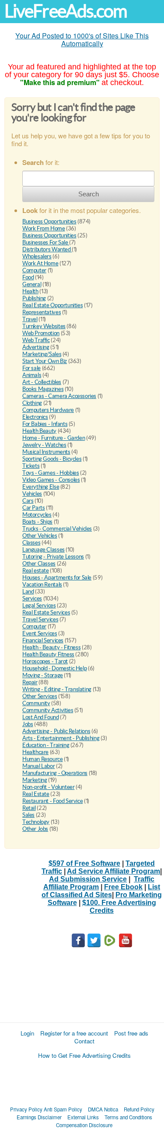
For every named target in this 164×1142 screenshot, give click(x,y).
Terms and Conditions (128, 1117)
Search (88, 194)
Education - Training (45, 745)
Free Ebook (123, 887)
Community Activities (47, 710)
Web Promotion (40, 333)
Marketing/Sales (41, 354)
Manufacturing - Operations (54, 773)
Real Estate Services (46, 612)
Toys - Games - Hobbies (50, 473)
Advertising (35, 347)
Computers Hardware (48, 410)
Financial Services (42, 640)
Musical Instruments (46, 452)
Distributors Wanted (47, 249)
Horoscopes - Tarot (45, 661)
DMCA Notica (103, 1109)
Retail (29, 808)
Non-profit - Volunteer (48, 787)
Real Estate (35, 794)
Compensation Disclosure (84, 1124)
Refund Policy (139, 1109)
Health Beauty (39, 431)
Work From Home (43, 228)
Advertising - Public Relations (56, 731)
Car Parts (33, 507)
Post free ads (131, 1033)
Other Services (39, 696)
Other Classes (39, 563)
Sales (28, 815)
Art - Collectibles (41, 382)
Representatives (41, 312)
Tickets (30, 466)
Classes (31, 542)
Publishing (34, 298)
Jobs (27, 724)
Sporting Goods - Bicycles (51, 459)
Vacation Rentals (42, 584)
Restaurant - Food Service (52, 801)
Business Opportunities (49, 221)
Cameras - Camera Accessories (59, 396)
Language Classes (43, 549)
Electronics (35, 417)
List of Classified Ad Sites (101, 891)
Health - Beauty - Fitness (51, 647)
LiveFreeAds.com (65, 11)
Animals (31, 375)
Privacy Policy (26, 1109)
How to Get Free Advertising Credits (84, 1055)
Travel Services (40, 619)
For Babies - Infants (44, 424)
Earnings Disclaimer (39, 1117)
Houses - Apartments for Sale (56, 577)
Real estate (35, 570)
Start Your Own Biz (44, 361)
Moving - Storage (42, 675)
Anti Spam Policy (63, 1109)
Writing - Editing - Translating (56, 689)
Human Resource (42, 759)
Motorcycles (37, 514)
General (31, 284)
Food (28, 277)
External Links (83, 1117)
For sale (31, 368)
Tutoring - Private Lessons (53, 556)
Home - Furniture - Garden (53, 438)
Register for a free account (74, 1033)
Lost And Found (40, 717)
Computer (34, 270)
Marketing (34, 780)
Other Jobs (35, 829)
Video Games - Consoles (51, 480)
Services (32, 598)
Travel (30, 319)
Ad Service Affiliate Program (113, 871)
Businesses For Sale (45, 242)
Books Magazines (42, 389)
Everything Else (40, 487)
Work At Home (40, 263)
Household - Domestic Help (54, 668)
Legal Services (39, 605)
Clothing (32, 403)
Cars (27, 500)
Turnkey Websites (44, 326)
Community (36, 703)
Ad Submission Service (88, 879)
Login (27, 1033)
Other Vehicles (39, 535)
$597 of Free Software (84, 863)
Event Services (39, 633)
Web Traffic (36, 340)
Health (30, 291)
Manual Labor (38, 766)
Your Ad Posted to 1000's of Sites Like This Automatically (82, 39)
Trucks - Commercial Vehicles (57, 528)
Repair (30, 682)
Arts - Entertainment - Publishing (60, 738)
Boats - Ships (37, 521)
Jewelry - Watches (44, 445)
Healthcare (35, 752)
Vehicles (32, 493)
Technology (35, 822)
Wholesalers (37, 256)
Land (28, 591)
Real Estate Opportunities (52, 305)
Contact (84, 1041)
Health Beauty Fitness (48, 654)
